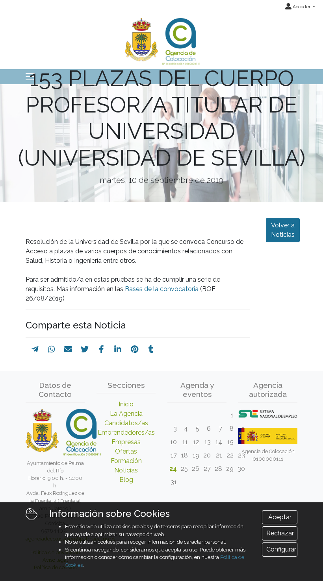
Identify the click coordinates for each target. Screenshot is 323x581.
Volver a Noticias (283, 229)
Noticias (126, 470)
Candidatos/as (126, 423)
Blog (126, 479)
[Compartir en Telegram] (35, 349)
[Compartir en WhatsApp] (51, 349)
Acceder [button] (301, 6)
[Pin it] (134, 349)
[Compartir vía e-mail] (68, 349)
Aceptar (279, 517)
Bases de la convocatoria (162, 289)
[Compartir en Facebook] (101, 349)
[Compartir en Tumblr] (151, 349)
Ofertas (126, 451)
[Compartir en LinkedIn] (117, 349)
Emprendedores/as (126, 432)
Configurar (281, 549)
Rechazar (280, 533)
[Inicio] (161, 38)
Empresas (126, 442)
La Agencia (126, 413)
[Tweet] (85, 349)
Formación (126, 461)
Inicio (126, 404)
